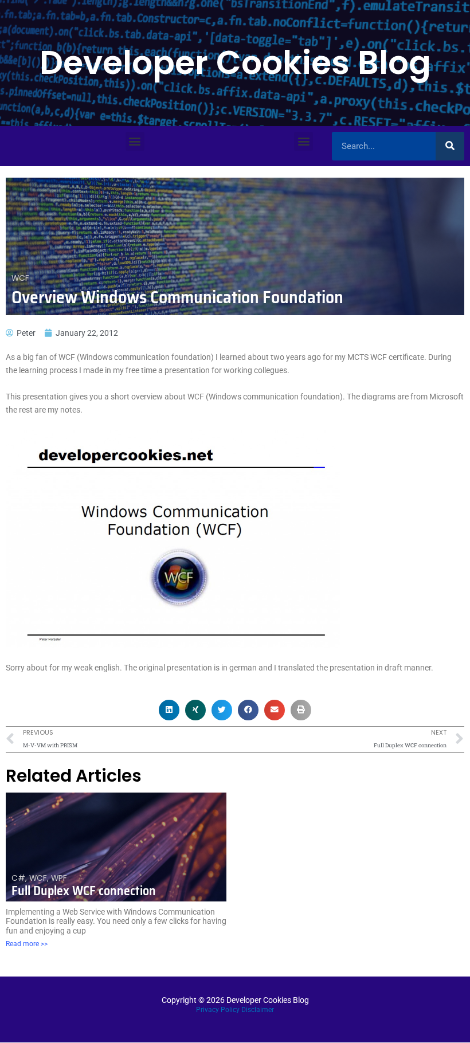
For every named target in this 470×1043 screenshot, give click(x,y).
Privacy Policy (218, 1010)
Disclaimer (257, 1010)
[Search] (450, 146)
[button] (135, 141)
